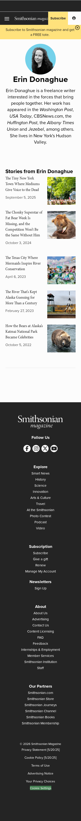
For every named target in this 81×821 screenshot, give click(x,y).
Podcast (40, 522)
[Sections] (7, 18)
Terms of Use (40, 765)
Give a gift (40, 559)
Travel (40, 503)
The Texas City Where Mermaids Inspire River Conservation (23, 263)
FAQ (40, 637)
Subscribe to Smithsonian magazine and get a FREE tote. (40, 32)
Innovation (40, 491)
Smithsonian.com (40, 692)
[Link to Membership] (74, 18)
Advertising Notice (40, 773)
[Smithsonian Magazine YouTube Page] (54, 448)
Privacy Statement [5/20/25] (41, 749)
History (40, 479)
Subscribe (58, 18)
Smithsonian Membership (40, 723)
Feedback (40, 643)
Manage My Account (40, 571)
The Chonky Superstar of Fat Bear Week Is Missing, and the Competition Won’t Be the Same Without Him (23, 224)
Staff (40, 667)
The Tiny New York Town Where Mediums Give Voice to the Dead (22, 184)
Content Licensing (40, 631)
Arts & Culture (40, 497)
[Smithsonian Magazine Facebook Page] (27, 448)
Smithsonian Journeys (41, 704)
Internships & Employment (40, 649)
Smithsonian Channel (40, 711)
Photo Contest (40, 516)
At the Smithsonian (40, 509)
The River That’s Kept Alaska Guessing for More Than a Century (21, 297)
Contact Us (40, 625)
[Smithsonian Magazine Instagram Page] (36, 448)
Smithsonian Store (40, 698)
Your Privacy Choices (40, 781)
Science (40, 485)
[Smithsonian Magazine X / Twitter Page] (45, 448)
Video (40, 528)
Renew (40, 565)
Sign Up (41, 588)
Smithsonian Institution (40, 661)
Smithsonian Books (40, 717)
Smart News (41, 473)
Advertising (40, 619)
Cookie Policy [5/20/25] (40, 757)
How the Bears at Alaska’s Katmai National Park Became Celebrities (24, 331)
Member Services (40, 655)
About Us (40, 613)
